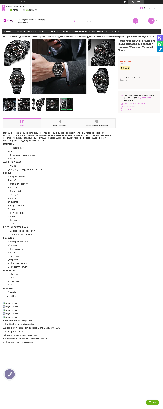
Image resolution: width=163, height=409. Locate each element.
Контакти (54, 31)
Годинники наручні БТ (38, 36)
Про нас (41, 31)
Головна (7, 31)
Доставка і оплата (99, 31)
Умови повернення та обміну (75, 31)
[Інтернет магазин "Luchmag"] (8, 20)
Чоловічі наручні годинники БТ (62, 36)
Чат (154, 402)
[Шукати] (135, 21)
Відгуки (115, 31)
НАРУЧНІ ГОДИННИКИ (19, 36)
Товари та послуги (24, 31)
